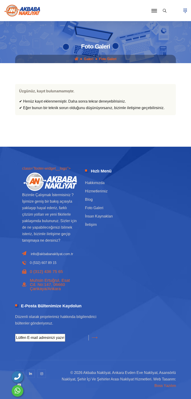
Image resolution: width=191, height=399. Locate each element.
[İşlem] (22, 10)
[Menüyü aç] (185, 10)
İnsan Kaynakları (99, 216)
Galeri (88, 59)
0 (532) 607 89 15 (43, 263)
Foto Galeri (107, 59)
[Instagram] (42, 374)
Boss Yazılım (165, 386)
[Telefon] (17, 377)
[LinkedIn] (30, 374)
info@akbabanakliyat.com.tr (52, 254)
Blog (89, 199)
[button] (154, 10)
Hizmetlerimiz (96, 191)
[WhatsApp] (17, 391)
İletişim (91, 225)
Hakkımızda (95, 183)
